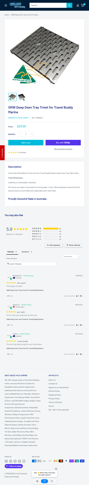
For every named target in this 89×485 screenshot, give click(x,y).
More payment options (63, 149)
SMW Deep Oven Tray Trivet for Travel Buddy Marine (24, 290)
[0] (82, 5)
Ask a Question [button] (54, 245)
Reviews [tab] (11, 252)
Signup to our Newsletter (59, 387)
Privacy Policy (54, 398)
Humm (51, 406)
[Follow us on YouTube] (23, 461)
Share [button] (11, 296)
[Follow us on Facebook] (6, 461)
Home (7, 15)
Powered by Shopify (12, 477)
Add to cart (25, 142)
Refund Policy (54, 391)
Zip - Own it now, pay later (59, 410)
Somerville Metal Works (18, 118)
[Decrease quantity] (19, 134)
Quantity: (12, 134)
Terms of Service (55, 402)
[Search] (69, 5)
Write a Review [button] (74, 245)
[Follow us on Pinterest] (19, 461)
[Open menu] (6, 5)
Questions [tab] (25, 252)
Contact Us (53, 383)
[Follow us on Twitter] (10, 461)
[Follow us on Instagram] (15, 461)
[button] (77, 296)
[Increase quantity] (32, 134)
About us (52, 380)
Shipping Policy (55, 395)
